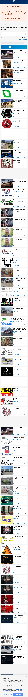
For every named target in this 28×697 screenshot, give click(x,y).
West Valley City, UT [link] (16, 103)
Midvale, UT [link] (15, 508)
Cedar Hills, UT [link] (16, 349)
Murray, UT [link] (15, 250)
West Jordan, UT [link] (16, 369)
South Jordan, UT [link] (16, 390)
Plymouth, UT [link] (15, 152)
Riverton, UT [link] (15, 142)
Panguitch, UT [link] (15, 260)
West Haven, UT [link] (16, 231)
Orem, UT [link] (15, 162)
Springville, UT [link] (15, 649)
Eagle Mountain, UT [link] (16, 359)
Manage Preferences (8, 694)
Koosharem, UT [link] (16, 339)
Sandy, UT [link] (15, 480)
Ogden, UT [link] (15, 300)
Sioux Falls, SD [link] (16, 121)
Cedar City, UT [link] (15, 53)
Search (6, 24)
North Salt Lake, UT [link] (16, 201)
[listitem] (14, 54)
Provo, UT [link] (15, 211)
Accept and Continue (18, 694)
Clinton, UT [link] (15, 331)
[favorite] (25, 57)
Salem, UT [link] (15, 490)
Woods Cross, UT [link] (16, 321)
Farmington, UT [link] (16, 549)
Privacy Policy (7, 688)
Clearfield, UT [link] (15, 659)
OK (26, 676)
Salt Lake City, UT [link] (16, 62)
